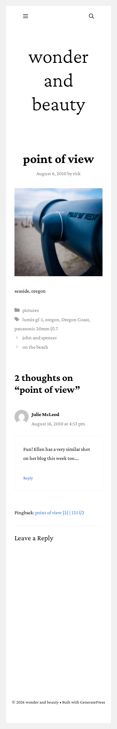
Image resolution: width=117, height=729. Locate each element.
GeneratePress (92, 702)
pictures (30, 310)
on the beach (35, 347)
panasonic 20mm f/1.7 (36, 328)
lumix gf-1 (32, 319)
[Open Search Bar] (91, 16)
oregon (52, 319)
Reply (28, 477)
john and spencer (39, 337)
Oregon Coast (75, 319)
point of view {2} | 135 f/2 (59, 512)
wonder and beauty (58, 80)
